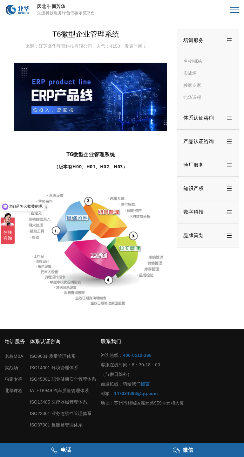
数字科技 (208, 212)
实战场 (190, 73)
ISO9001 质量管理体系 (53, 356)
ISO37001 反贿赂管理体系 (56, 424)
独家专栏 (14, 379)
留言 (145, 383)
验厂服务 (208, 165)
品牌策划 (208, 235)
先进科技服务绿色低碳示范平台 (66, 9)
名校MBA (192, 61)
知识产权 (208, 188)
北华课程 (192, 97)
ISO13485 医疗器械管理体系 (58, 402)
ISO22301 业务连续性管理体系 (61, 413)
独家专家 (192, 85)
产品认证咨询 (208, 141)
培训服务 (208, 40)
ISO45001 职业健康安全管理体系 (63, 379)
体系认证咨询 (208, 117)
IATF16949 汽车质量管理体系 (59, 390)
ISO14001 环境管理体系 (54, 367)
